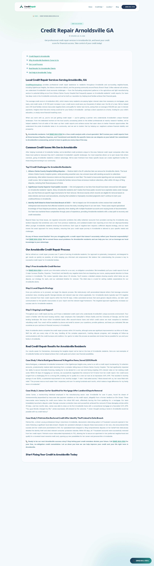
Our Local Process (36, 64)
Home (90, 7)
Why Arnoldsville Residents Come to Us (44, 60)
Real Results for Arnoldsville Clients (42, 68)
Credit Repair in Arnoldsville (39, 56)
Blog (117, 7)
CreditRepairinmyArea (34, 85)
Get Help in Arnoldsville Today (40, 72)
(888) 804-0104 (129, 7)
